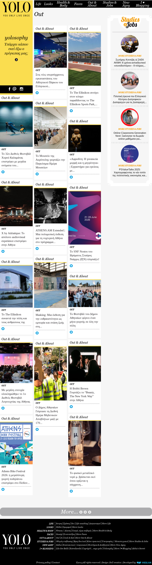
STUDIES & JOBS (45, 541)
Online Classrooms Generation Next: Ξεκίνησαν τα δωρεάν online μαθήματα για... (130, 136)
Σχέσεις (66, 523)
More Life (106, 523)
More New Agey (118, 545)
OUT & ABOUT (46, 538)
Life (38, 4)
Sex (73, 523)
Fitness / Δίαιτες (63, 530)
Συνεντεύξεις (69, 534)
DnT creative (115, 562)
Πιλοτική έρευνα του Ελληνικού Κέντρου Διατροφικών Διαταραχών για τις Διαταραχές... (130, 99)
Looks (48, 4)
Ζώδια (59, 545)
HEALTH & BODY (45, 530)
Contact (56, 562)
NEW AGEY (47, 545)
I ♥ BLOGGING (46, 548)
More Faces (81, 534)
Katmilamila (75, 548)
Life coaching (82, 523)
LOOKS (50, 527)
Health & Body (63, 4)
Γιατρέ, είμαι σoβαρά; (82, 530)
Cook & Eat (69, 537)
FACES (50, 534)
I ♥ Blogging (142, 4)
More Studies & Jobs (138, 541)
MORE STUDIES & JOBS (129, 56)
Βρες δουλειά (80, 541)
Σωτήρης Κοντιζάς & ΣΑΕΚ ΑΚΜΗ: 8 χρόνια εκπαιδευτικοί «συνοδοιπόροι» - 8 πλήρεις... (130, 62)
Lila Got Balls (62, 548)
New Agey (126, 4)
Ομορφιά (67, 527)
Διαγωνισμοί (95, 523)
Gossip (59, 534)
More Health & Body (102, 530)
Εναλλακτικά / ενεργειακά (75, 545)
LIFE (51, 523)
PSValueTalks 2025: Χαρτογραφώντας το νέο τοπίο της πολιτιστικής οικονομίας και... (130, 172)
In (61, 537)
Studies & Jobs (110, 4)
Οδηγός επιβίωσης (64, 541)
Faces (78, 4)
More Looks (77, 527)
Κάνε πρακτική (94, 541)
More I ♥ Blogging (122, 548)
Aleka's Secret (138, 548)
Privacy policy (43, 562)
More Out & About (83, 537)
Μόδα (58, 527)
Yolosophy (108, 548)
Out (57, 537)
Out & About (92, 4)
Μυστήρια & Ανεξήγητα (98, 545)
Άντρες (59, 523)
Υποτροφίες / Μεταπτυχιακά (115, 541)
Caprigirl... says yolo (92, 548)
